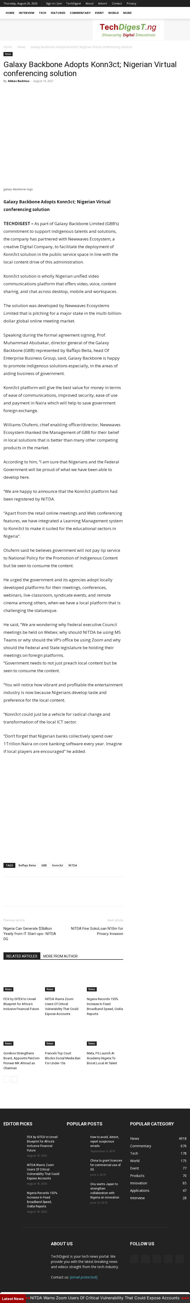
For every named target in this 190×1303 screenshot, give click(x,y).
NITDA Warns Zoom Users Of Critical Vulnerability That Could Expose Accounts (94, 1297)
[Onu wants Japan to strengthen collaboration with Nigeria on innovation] (77, 1189)
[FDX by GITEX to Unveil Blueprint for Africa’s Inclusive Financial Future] (21, 978)
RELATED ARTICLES (21, 956)
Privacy (131, 3)
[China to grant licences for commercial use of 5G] (77, 1165)
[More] (54, 92)
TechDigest (73, 3)
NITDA (73, 865)
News (21, 47)
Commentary (80, 13)
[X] (158, 3)
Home (10, 13)
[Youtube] (183, 3)
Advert (102, 3)
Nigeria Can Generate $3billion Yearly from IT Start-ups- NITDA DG (29, 933)
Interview (26, 13)
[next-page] (14, 1079)
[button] (181, 13)
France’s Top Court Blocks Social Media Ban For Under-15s (62, 1058)
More (127, 13)
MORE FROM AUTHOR (60, 956)
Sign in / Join (54, 3)
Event (99, 13)
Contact (117, 3)
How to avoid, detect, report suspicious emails (104, 1141)
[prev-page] (6, 1079)
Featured (58, 13)
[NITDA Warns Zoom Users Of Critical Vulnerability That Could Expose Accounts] (63, 978)
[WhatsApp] (43, 92)
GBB (44, 865)
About (90, 3)
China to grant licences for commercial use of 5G (106, 1165)
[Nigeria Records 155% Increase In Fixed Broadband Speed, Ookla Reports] (105, 978)
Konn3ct (57, 865)
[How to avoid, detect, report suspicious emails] (77, 1142)
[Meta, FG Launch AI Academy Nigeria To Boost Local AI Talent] (105, 1033)
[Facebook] (150, 3)
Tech (42, 13)
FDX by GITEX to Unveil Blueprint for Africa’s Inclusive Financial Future (21, 1004)
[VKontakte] (174, 3)
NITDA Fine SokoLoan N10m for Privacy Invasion (97, 931)
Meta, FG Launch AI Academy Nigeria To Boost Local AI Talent (102, 1058)
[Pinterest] (31, 92)
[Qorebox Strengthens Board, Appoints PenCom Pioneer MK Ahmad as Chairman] (21, 1033)
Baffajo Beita (27, 865)
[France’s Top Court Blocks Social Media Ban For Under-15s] (63, 1033)
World (113, 13)
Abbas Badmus (18, 81)
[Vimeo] (166, 3)
